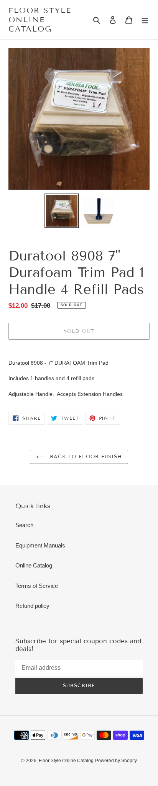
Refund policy (32, 605)
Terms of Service (36, 585)
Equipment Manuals (40, 545)
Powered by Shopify (116, 760)
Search (24, 525)
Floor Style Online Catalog (39, 19)
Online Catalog (33, 565)
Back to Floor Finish (85, 457)
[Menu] (145, 20)
